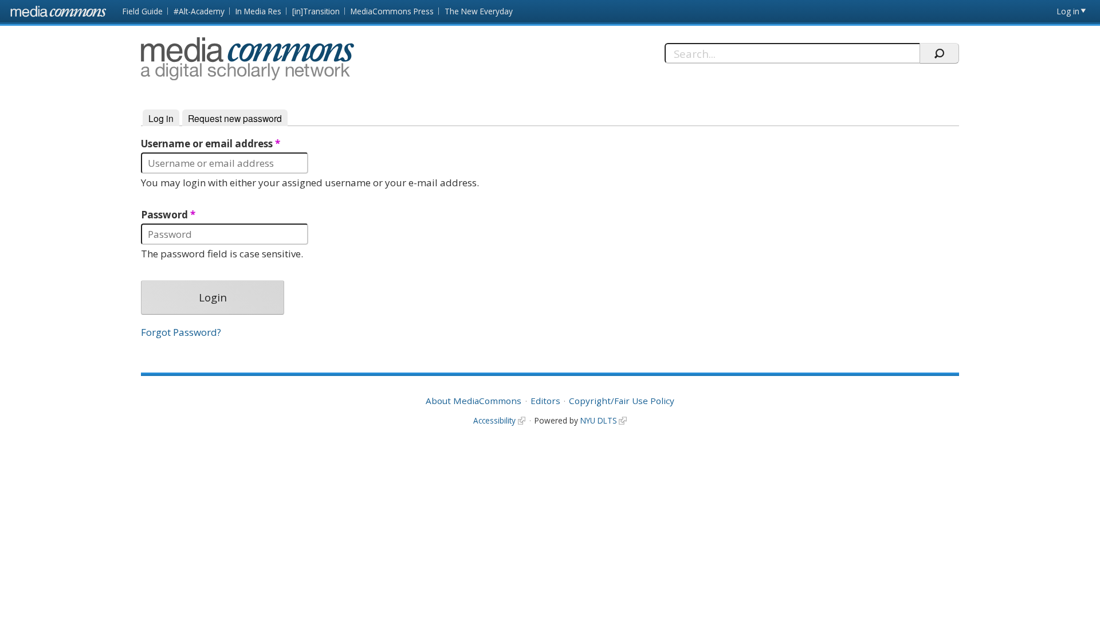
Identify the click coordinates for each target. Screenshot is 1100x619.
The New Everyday (479, 11)
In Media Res (258, 11)
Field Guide (143, 11)
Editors (545, 400)
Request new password (235, 118)
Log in (1068, 11)
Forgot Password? (181, 332)
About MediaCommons (473, 400)
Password (168, 215)
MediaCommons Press (392, 11)
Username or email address (210, 144)
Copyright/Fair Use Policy (621, 400)
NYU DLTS (598, 420)
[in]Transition (316, 11)
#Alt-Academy (199, 11)
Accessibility (494, 420)
